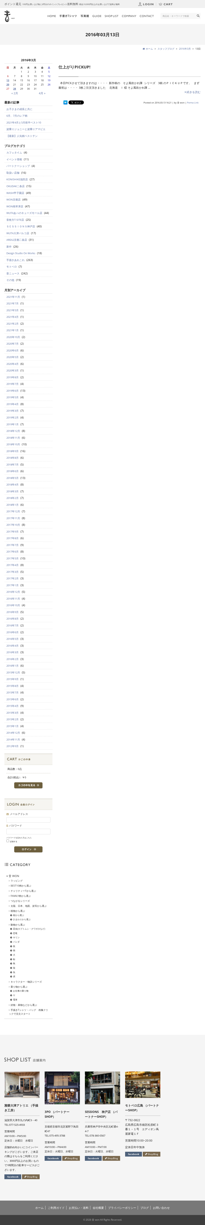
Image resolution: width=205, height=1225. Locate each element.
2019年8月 (12, 377)
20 (7, 84)
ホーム (39, 1208)
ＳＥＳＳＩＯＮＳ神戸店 (20, 226)
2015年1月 (12, 726)
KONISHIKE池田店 (17, 179)
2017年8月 (12, 538)
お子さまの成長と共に (19, 109)
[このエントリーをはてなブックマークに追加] (65, 102)
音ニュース (12, 273)
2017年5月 (12, 558)
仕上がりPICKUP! (74, 67)
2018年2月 (12, 498)
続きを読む (194, 92)
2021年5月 (12, 310)
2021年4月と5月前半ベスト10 (23, 122)
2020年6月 (12, 350)
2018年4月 (12, 484)
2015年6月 (12, 699)
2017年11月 (13, 518)
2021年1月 (12, 330)
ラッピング (17, 880)
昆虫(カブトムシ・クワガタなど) (29, 928)
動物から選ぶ (18, 924)
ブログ (144, 1208)
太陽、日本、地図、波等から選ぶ (29, 906)
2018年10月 (13, 444)
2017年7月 (12, 545)
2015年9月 (12, 679)
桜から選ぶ (18, 915)
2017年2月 (12, 578)
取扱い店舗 (12, 173)
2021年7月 (12, 303)
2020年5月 (12, 357)
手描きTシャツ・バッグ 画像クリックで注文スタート (28, 1011)
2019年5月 (12, 397)
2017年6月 (12, 551)
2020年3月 (12, 370)
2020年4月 (12, 364)
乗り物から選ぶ (19, 986)
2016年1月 (12, 665)
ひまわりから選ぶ (22, 919)
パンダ (16, 941)
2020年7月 (12, 343)
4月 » (42, 93)
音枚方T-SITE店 (15, 220)
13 (7, 80)
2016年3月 (185, 48)
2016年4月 (12, 645)
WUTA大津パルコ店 (17, 233)
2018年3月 (12, 491)
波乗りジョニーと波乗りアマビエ (25, 129)
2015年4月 (12, 706)
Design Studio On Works (20, 253)
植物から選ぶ (18, 911)
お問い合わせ (161, 1208)
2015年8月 (12, 686)
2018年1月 (12, 505)
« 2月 (14, 93)
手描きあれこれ (15, 260)
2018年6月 (12, 471)
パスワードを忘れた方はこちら (19, 837)
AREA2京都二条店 (16, 240)
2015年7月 (12, 692)
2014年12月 (13, 732)
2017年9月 (12, 531)
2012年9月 (12, 746)
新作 (9, 246)
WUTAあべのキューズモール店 (24, 213)
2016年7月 (12, 625)
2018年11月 (13, 437)
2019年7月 (12, 384)
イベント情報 (14, 159)
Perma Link (193, 102)
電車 (15, 999)
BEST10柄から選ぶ (21, 885)
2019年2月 (12, 417)
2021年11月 (13, 297)
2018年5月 (12, 478)
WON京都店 (13, 199)
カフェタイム (14, 152)
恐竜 (15, 933)
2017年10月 (13, 525)
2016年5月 (12, 639)
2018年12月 (13, 431)
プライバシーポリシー (122, 1208)
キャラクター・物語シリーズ (26, 981)
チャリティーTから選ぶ (23, 891)
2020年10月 (13, 337)
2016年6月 (12, 632)
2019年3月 (12, 410)
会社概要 (98, 1208)
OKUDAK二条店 (15, 186)
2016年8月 (12, 618)
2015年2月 (12, 719)
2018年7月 (12, 464)
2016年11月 (13, 598)
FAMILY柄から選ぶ (21, 896)
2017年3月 (12, 572)
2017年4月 (12, 565)
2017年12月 (13, 511)
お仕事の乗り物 (20, 990)
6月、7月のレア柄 (16, 115)
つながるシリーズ (20, 901)
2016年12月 (13, 592)
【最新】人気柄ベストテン (22, 136)
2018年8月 (12, 458)
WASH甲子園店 (15, 193)
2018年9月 (12, 451)
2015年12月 (13, 672)
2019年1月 (12, 424)
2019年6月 (12, 390)
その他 (10, 280)
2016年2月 (12, 659)
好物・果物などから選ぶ (24, 1005)
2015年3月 (12, 712)
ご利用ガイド (56, 1208)
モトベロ (11, 266)
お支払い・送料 (78, 1208)
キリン (16, 937)
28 (14, 88)
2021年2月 (12, 323)
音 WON (14, 876)
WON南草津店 (14, 206)
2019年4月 (12, 404)
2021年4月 (12, 317)
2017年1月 (12, 585)
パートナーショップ (18, 166)
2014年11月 (13, 739)
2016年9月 (12, 612)
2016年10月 (13, 605)
